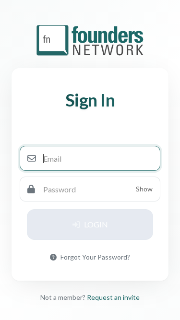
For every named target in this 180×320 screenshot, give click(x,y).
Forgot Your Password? (95, 257)
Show (144, 189)
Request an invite (113, 297)
